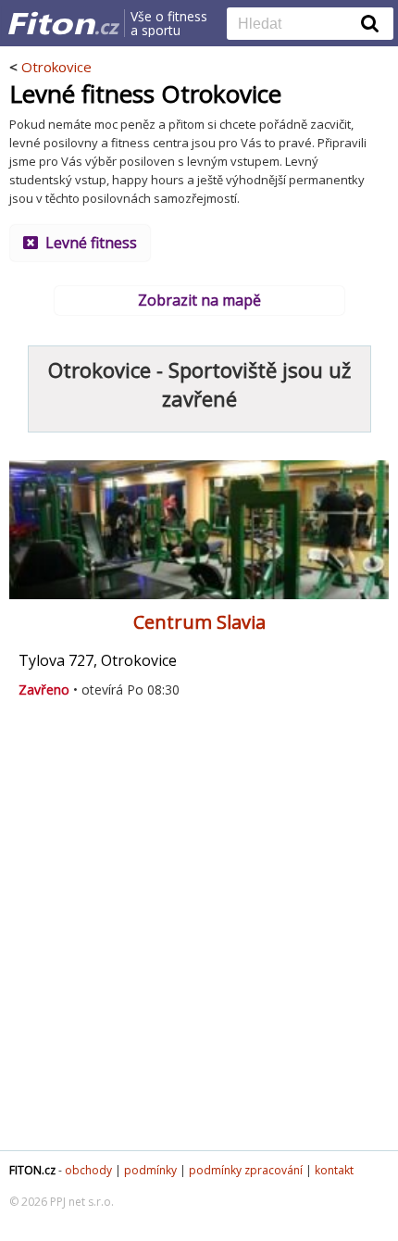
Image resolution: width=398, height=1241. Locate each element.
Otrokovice (56, 66)
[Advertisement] (199, 932)
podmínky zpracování (246, 1170)
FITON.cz (32, 1170)
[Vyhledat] (370, 23)
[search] (296, 25)
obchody (88, 1170)
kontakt (334, 1170)
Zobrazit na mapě (199, 300)
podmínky (150, 1170)
